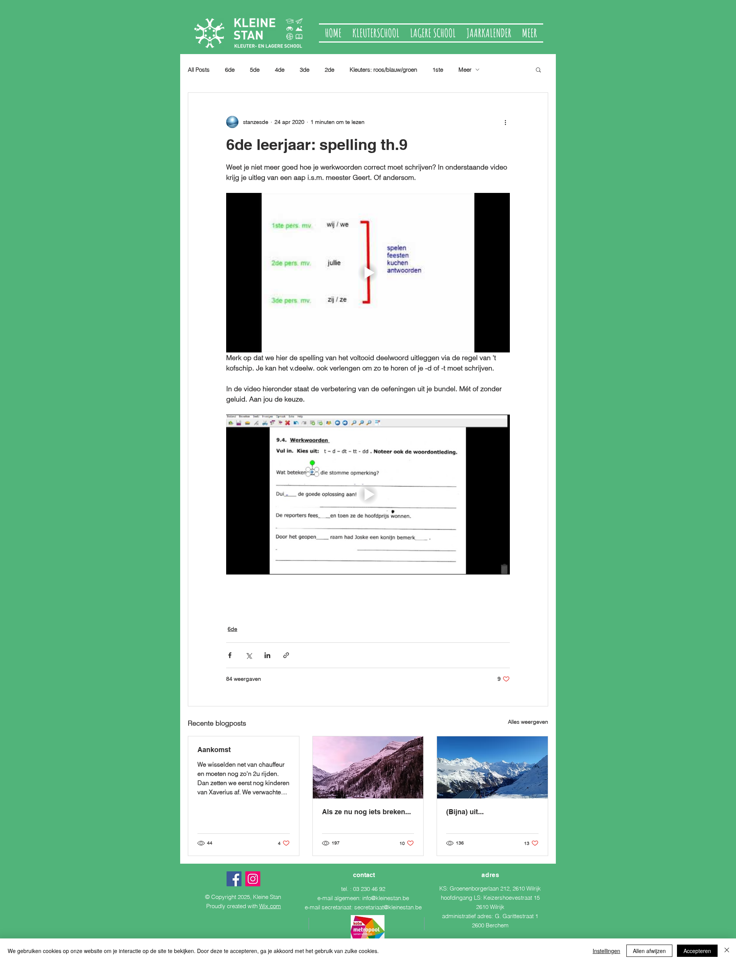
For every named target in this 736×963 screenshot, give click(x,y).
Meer (465, 69)
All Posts (199, 69)
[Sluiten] (726, 951)
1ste (437, 69)
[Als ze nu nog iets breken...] (368, 767)
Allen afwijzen (649, 951)
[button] (538, 69)
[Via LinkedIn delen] (267, 655)
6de (230, 69)
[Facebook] (234, 878)
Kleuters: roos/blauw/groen (383, 69)
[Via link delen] (286, 655)
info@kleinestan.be (385, 898)
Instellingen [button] (606, 951)
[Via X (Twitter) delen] (248, 655)
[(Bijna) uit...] (492, 767)
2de (329, 69)
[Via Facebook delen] (229, 655)
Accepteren (697, 951)
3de (304, 69)
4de (279, 69)
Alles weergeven (528, 721)
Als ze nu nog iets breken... (366, 812)
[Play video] (368, 272)
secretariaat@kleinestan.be (388, 907)
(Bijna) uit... (465, 812)
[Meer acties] (505, 122)
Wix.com (270, 906)
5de (255, 69)
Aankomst (214, 750)
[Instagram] (252, 878)
